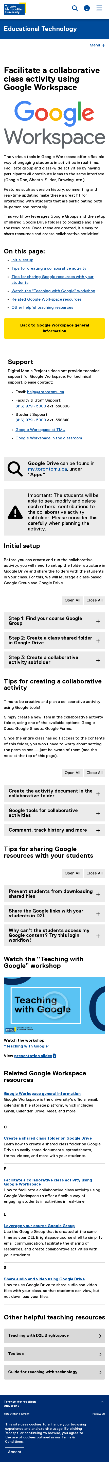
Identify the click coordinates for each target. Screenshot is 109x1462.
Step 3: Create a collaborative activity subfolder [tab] (43, 660)
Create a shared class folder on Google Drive (48, 1139)
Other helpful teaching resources (42, 308)
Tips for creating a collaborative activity (48, 269)
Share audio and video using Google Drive (44, 1279)
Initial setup (22, 260)
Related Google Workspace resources (46, 300)
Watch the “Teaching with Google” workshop (53, 291)
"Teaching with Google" (26, 1046)
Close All (94, 600)
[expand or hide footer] (102, 1402)
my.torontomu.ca (47, 469)
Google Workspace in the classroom (48, 438)
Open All (72, 600)
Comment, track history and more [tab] (48, 830)
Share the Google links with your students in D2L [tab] (46, 913)
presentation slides (35, 1056)
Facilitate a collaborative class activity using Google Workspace (48, 1182)
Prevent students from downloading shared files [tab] (51, 894)
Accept (15, 1452)
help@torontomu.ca (45, 392)
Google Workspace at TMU (40, 430)
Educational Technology (40, 29)
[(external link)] (54, 1005)
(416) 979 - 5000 (30, 406)
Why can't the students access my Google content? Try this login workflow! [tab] (49, 935)
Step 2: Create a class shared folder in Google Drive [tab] (50, 640)
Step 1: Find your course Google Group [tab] (45, 621)
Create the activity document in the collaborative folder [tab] (51, 793)
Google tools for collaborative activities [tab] (43, 813)
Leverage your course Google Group (39, 1226)
